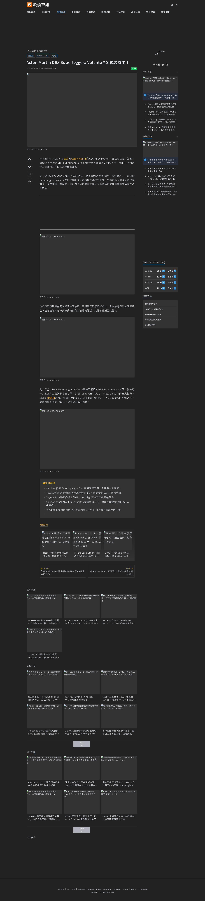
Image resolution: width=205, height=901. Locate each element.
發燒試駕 (46, 12)
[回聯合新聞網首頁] (29, 4)
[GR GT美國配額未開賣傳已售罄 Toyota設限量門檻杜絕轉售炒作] (44, 606)
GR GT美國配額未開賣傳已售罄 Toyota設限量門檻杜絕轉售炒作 (44, 622)
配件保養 (150, 12)
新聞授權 (81, 889)
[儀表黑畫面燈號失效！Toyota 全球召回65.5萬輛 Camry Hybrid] (119, 768)
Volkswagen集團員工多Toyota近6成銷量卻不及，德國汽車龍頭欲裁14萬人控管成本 (87, 503)
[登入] (172, 5)
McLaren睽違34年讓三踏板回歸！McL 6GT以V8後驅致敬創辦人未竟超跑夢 (55, 554)
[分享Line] (30, 167)
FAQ (68, 889)
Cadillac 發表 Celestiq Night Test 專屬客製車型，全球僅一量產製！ (83, 488)
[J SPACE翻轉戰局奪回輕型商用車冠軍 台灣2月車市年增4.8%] (82, 716)
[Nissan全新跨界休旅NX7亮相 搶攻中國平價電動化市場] (119, 802)
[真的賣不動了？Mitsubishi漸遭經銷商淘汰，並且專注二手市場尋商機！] (44, 682)
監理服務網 (150, 324)
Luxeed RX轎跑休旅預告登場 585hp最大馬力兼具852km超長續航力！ (44, 656)
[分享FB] (30, 159)
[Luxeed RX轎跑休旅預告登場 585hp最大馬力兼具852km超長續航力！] (44, 640)
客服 (73, 889)
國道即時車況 (151, 304)
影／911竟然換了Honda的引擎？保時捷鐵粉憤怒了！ (79, 698)
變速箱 (31, 55)
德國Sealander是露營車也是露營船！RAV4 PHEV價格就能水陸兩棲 (83, 509)
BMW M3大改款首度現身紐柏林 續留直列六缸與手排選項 (117, 554)
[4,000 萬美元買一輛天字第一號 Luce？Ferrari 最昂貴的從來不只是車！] (82, 802)
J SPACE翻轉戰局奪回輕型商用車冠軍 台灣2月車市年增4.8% (80, 732)
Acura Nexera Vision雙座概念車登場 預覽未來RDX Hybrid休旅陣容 (81, 622)
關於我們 (134, 889)
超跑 (54, 55)
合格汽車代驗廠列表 (154, 309)
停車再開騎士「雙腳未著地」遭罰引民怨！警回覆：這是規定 (118, 732)
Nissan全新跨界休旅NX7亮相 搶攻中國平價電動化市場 (118, 818)
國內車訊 (31, 12)
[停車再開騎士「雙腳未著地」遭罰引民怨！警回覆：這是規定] (119, 716)
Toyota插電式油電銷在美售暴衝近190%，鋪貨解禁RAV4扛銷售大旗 (83, 493)
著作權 (98, 889)
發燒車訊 (35, 51)
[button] (176, 5)
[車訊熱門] (177, 137)
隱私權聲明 (106, 889)
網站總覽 (144, 889)
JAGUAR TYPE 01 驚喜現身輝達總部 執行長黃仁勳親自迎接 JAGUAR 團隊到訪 (44, 784)
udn (28, 51)
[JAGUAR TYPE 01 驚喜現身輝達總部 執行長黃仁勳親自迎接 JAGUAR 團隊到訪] (44, 768)
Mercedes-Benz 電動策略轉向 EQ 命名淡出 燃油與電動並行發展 (43, 732)
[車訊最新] (177, 72)
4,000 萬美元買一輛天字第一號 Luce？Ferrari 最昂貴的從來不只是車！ (81, 818)
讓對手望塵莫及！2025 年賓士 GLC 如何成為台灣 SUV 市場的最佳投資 (118, 698)
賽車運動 (165, 12)
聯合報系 (117, 889)
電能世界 (75, 12)
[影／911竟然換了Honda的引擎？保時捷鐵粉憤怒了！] (82, 682)
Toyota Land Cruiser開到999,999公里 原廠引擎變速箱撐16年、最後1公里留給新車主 (87, 554)
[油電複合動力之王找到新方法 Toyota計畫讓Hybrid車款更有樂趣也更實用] (82, 768)
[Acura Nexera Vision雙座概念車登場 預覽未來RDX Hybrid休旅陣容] (82, 606)
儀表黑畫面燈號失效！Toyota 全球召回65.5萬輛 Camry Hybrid (118, 784)
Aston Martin (43, 55)
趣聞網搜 (105, 12)
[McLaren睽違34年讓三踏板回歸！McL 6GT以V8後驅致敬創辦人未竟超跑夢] (56, 540)
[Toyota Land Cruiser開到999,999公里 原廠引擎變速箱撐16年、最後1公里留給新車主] (87, 540)
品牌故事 (135, 12)
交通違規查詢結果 (153, 314)
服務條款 (91, 889)
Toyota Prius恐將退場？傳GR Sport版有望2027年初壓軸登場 (80, 497)
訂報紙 (125, 889)
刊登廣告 (61, 889)
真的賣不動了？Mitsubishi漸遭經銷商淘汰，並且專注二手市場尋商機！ (43, 698)
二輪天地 (120, 12)
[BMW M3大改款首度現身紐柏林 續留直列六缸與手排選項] (118, 540)
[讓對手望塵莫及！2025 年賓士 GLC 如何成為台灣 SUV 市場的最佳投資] (119, 682)
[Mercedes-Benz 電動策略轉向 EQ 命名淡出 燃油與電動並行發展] (44, 716)
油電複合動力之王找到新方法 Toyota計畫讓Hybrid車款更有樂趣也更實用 (81, 784)
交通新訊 (90, 12)
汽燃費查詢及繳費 (153, 319)
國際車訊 (60, 12)
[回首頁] (41, 4)
